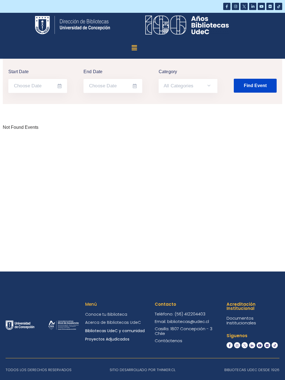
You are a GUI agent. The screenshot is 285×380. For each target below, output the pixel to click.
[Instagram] (235, 6)
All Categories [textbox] (179, 85)
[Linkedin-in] (252, 6)
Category (168, 71)
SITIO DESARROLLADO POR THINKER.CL (142, 369)
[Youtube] (261, 6)
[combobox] (188, 86)
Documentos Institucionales (241, 320)
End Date (93, 71)
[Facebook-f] (226, 6)
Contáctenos (168, 341)
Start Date (18, 71)
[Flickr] (270, 6)
